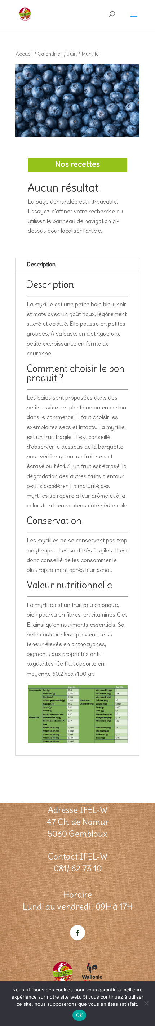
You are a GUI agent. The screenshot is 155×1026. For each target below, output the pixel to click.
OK (79, 1015)
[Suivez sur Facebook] (77, 932)
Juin (72, 53)
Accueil (24, 53)
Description (41, 264)
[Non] (146, 1003)
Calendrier (49, 53)
